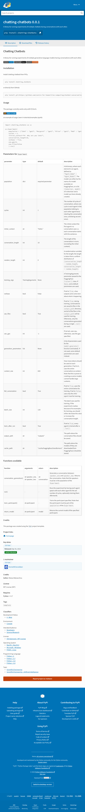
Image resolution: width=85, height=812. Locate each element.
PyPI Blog (41, 707)
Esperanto (47, 798)
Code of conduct (41, 737)
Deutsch (62, 796)
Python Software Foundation (44, 772)
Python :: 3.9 (11, 663)
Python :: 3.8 (11, 661)
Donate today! (42, 762)
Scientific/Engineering (14, 669)
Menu (75, 4)
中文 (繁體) (78, 796)
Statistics (42, 713)
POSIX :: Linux (11, 650)
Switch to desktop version (42, 784)
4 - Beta (9, 617)
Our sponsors (42, 719)
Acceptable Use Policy (41, 742)
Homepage (10, 536)
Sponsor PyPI (70, 716)
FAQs (15, 719)
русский (34, 798)
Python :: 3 (10, 656)
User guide (14, 713)
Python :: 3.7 (11, 658)
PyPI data (7, 545)
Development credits (69, 719)
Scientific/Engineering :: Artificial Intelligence (22, 672)
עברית (41, 798)
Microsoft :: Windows (14, 647)
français (22, 796)
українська (48, 796)
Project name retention (14, 716)
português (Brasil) (38, 796)
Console (9, 623)
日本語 (29, 796)
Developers (10, 630)
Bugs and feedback (70, 707)
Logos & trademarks (42, 716)
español (16, 796)
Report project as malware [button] (42, 679)
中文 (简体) (70, 796)
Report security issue (42, 734)
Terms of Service (41, 731)
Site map (42, 774)
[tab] (10, 43)
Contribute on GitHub (69, 710)
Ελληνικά (55, 796)
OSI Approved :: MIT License (16, 639)
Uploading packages (14, 710)
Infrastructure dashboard (41, 710)
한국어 (54, 798)
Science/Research (13, 632)
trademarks (59, 766)
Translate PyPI (69, 713)
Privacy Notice (42, 740)
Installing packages (14, 707)
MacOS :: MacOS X (13, 645)
